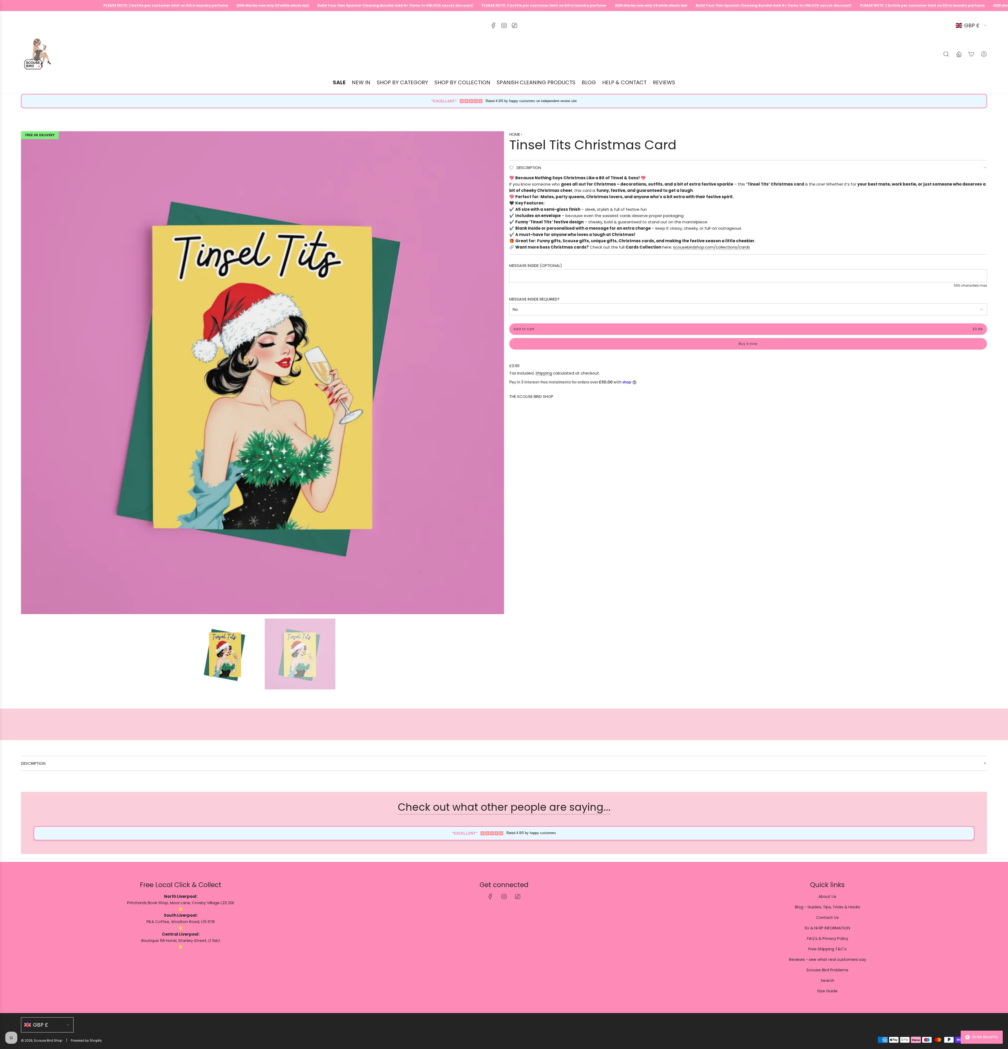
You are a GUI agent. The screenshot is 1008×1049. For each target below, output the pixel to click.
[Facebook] (493, 25)
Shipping (544, 373)
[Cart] (971, 54)
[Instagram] (504, 25)
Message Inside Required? (534, 299)
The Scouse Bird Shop (531, 396)
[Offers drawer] (958, 54)
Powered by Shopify (86, 1040)
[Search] (946, 54)
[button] (27, 372)
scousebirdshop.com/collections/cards (711, 247)
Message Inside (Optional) (535, 265)
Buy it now (748, 343)
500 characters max (970, 285)
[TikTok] (514, 25)
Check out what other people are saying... (504, 807)
